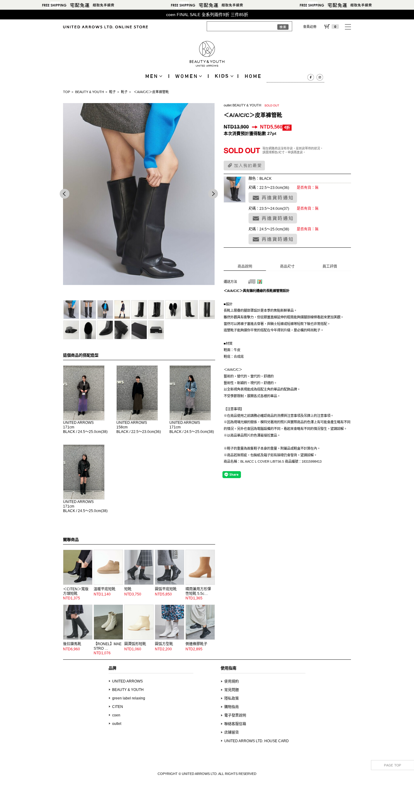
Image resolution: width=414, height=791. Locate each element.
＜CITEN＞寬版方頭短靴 (75, 591)
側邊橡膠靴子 (196, 644)
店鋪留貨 (231, 732)
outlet (116, 724)
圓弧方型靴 (164, 644)
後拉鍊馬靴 (72, 644)
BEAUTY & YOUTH (89, 92)
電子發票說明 (235, 715)
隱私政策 (231, 698)
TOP (66, 92)
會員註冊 (309, 26)
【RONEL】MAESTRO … (108, 646)
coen (116, 715)
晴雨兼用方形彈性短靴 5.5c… (198, 591)
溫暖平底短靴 (104, 589)
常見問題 (231, 690)
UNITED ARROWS (78, 423)
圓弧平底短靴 (166, 589)
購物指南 (231, 707)
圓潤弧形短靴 (135, 644)
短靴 (128, 589)
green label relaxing (128, 698)
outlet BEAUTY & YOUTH (242, 105)
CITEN (117, 707)
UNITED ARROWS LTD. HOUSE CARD (256, 741)
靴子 (124, 92)
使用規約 (231, 681)
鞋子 (112, 92)
